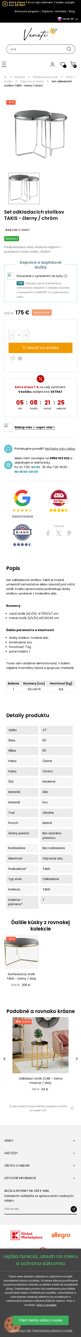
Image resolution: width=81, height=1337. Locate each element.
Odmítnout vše (20, 1330)
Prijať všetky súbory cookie (40, 1320)
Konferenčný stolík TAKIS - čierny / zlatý (21, 976)
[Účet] (52, 64)
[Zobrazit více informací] (65, 276)
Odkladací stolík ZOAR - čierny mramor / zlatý (41, 1080)
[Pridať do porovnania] (22, 358)
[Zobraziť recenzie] (58, 501)
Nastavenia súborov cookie (52, 1330)
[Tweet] (59, 533)
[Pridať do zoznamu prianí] (14, 358)
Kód (8, 230)
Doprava (47, 11)
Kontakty (60, 11)
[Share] (48, 533)
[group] (40, 1058)
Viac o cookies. (46, 1305)
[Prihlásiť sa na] (74, 1209)
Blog (72, 11)
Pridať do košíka (42, 348)
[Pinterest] (69, 533)
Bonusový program (27, 11)
